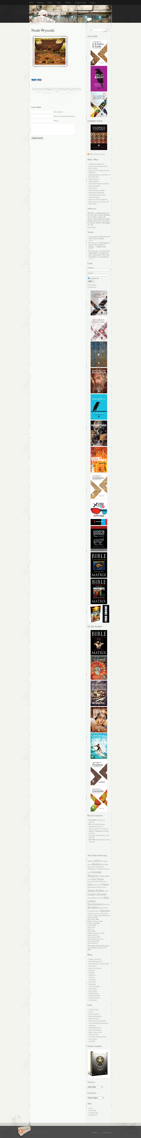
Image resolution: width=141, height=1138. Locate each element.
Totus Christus (96, 913)
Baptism (68, 2)
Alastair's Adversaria (95, 959)
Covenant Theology (95, 873)
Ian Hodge (92, 973)
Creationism (92, 1025)
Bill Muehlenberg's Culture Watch (99, 964)
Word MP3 (92, 1041)
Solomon (105, 908)
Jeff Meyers (92, 975)
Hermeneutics (92, 887)
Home (31, 2)
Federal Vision (97, 884)
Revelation (93, 907)
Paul (102, 897)
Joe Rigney (92, 977)
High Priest (104, 887)
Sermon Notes (92, 935)
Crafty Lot (100, 826)
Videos (59, 2)
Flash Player (100, 948)
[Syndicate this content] (88, 154)
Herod (99, 887)
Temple (90, 913)
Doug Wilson (97, 878)
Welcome (40, 2)
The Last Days (92, 937)
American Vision (94, 1009)
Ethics (89, 927)
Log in (90, 1108)
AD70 (97, 860)
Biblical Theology (93, 921)
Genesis (105, 884)
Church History (91, 867)
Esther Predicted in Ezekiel (97, 190)
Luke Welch (92, 982)
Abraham (91, 861)
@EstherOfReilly (94, 237)
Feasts (90, 884)
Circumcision (100, 867)
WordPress (95, 1132)
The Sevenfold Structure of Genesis (99, 183)
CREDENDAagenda (95, 1027)
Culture (102, 876)
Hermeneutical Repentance (96, 192)
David (89, 879)
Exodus (100, 881)
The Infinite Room (94, 197)
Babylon (90, 864)
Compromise (100, 869)
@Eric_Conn (95, 243)
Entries (92, 1110)
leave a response (63, 90)
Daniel (107, 876)
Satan (100, 908)
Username (90, 268)
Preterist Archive (93, 1034)
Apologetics (91, 917)
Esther (96, 881)
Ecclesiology (91, 881)
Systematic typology (94, 911)
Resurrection (106, 904)
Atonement (103, 861)
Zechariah (90, 915)
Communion (92, 869)
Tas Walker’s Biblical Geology (98, 1037)
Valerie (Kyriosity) (94, 829)
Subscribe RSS (24, 1131)
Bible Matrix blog (97, 154)
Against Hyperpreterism (100, 915)
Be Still (91, 1012)
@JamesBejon (95, 251)
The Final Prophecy (99, 824)
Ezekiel (104, 881)
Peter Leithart (93, 989)
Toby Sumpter (93, 1000)
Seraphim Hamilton (94, 995)
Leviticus (106, 891)
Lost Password (92, 287)
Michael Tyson (107, 1132)
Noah (98, 898)
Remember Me (94, 278)
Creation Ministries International (98, 1023)
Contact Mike (92, 227)
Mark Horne (92, 984)
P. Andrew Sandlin (94, 986)
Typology (104, 913)
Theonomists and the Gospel (97, 195)
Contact (92, 2)
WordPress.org (93, 1115)
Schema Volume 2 (94, 181)
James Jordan (96, 890)
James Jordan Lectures (95, 1032)
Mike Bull (92, 826)
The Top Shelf (93, 188)
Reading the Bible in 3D (95, 933)
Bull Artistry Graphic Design (97, 1021)
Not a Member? (92, 285)
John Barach (92, 979)
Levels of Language (94, 186)
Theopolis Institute (94, 998)
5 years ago (91, 240)
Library (50, 2)
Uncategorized (92, 943)
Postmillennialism (95, 903)
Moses (94, 897)
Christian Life (92, 923)
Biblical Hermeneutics (95, 1016)
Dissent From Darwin (95, 1030)
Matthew (90, 898)
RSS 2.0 (50, 90)
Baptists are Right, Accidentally (98, 199)
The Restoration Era (94, 939)
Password (90, 273)
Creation (90, 925)
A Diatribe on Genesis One (96, 164)
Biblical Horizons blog (95, 961)
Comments (93, 1113)
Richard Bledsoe (93, 993)
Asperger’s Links (80, 2)
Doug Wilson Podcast (95, 968)
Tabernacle (105, 910)
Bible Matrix (104, 864)
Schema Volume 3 (94, 179)
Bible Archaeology (94, 1014)
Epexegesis (92, 970)
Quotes (90, 931)
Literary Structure (97, 894)
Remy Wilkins (93, 991)
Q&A (89, 929)
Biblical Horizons (94, 1018)
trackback (71, 90)
